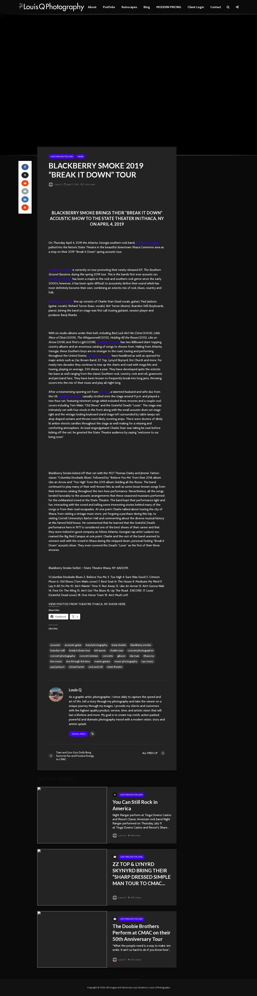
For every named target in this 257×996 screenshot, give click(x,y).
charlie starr (116, 650)
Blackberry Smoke (147, 242)
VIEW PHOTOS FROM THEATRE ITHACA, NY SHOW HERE (87, 604)
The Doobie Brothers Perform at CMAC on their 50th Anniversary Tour (141, 932)
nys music (147, 661)
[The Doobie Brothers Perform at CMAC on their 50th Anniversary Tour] (72, 939)
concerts (108, 656)
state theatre (114, 667)
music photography (126, 661)
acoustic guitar (73, 645)
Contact (215, 7)
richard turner (76, 667)
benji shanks (119, 645)
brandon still (57, 650)
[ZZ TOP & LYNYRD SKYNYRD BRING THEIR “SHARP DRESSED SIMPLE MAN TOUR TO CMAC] (72, 877)
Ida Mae (104, 392)
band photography (96, 645)
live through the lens (78, 661)
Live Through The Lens (62, 156)
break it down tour (79, 650)
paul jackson (57, 667)
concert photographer (140, 650)
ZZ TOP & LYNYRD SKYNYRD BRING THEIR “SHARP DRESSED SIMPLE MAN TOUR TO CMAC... (142, 873)
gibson (121, 656)
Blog (147, 7)
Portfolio (109, 7)
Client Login (196, 7)
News (80, 156)
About (92, 7)
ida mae (134, 656)
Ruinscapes (129, 7)
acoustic (55, 645)
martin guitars (102, 661)
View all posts (78, 734)
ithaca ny (149, 656)
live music (56, 661)
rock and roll (96, 667)
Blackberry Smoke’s (61, 301)
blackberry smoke (141, 645)
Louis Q (58, 184)
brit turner (100, 650)
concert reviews (89, 656)
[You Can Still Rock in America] (72, 815)
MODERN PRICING (168, 7)
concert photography (62, 656)
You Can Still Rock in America (135, 805)
